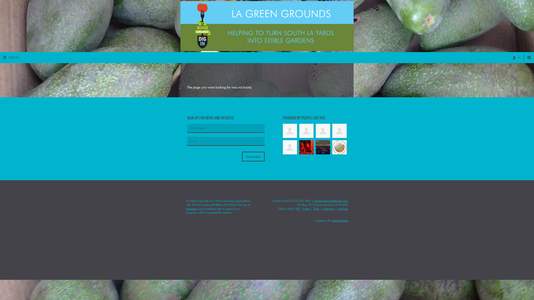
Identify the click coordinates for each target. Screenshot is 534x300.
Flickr (316, 209)
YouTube (343, 209)
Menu (14, 57)
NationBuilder (339, 221)
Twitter (306, 209)
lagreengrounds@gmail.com (331, 201)
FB (297, 209)
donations (192, 209)
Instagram (329, 209)
